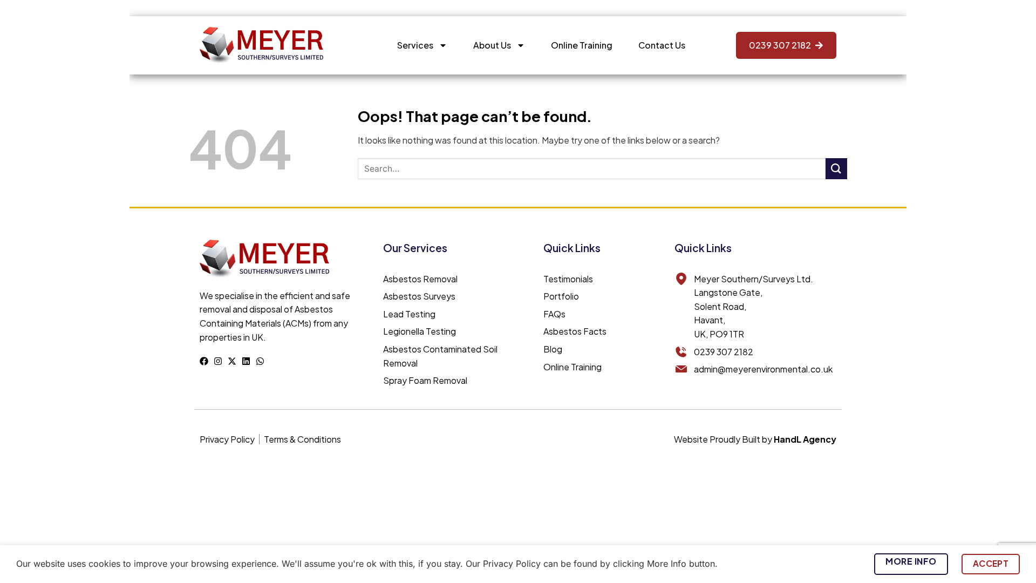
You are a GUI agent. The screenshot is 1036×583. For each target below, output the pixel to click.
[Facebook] (204, 361)
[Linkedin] (246, 361)
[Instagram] (218, 361)
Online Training (581, 45)
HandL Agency (805, 439)
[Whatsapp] (260, 361)
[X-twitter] (232, 361)
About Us (492, 45)
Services (415, 45)
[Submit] (836, 168)
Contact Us (661, 45)
